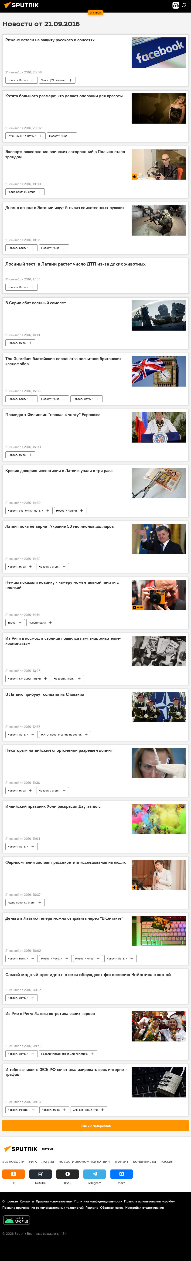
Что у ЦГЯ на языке (53, 80)
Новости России (51, 958)
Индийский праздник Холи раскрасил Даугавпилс (53, 806)
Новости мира (58, 136)
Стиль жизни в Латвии (21, 136)
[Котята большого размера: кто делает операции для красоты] (159, 108)
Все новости (13, 1161)
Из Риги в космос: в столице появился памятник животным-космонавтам (63, 641)
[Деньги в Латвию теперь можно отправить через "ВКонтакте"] (159, 931)
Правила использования (54, 1201)
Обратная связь (111, 1207)
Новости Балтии (17, 248)
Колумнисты (144, 1161)
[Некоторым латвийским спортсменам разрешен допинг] (159, 763)
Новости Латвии (17, 80)
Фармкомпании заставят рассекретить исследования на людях (65, 862)
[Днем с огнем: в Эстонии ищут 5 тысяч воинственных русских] (159, 220)
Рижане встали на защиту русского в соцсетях (50, 40)
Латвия (47, 1161)
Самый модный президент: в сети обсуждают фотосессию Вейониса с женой (88, 974)
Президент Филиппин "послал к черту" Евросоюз (52, 414)
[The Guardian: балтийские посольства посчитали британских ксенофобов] (159, 371)
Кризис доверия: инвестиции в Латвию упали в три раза (59, 470)
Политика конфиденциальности (98, 1201)
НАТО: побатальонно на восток (61, 734)
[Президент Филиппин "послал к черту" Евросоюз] (159, 427)
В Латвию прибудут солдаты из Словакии (44, 694)
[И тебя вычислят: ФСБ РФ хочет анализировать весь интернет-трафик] (159, 1082)
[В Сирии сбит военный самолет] (159, 315)
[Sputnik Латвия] (22, 9)
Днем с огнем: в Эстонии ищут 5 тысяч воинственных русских (65, 207)
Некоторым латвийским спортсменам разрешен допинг (59, 750)
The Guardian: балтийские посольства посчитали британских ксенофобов (63, 361)
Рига (33, 1161)
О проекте (10, 1201)
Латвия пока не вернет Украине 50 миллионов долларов (59, 526)
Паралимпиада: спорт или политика (64, 1053)
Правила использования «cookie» (149, 1201)
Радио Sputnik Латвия (21, 192)
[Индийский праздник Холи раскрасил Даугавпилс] (159, 819)
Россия (167, 1161)
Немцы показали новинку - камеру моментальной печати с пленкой (62, 585)
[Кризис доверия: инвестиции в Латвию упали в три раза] (159, 483)
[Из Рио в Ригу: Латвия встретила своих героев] (159, 1026)
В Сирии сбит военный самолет (35, 302)
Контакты (27, 1201)
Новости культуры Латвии (24, 678)
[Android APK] (16, 1220)
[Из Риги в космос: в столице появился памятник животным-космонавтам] (159, 651)
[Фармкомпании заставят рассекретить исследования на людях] (159, 875)
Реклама (91, 1207)
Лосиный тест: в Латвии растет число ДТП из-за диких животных (75, 264)
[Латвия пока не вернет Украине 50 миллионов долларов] (159, 539)
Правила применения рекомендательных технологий (43, 1207)
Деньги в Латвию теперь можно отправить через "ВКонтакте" (64, 918)
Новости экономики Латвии (25, 510)
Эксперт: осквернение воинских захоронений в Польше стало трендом (65, 154)
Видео (11, 622)
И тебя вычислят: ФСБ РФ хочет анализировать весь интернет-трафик (66, 1072)
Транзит (121, 1161)
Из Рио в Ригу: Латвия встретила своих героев (50, 1013)
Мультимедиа (37, 622)
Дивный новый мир (85, 1109)
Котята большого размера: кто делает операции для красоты (64, 96)
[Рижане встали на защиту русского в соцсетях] (159, 52)
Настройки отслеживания (144, 1207)
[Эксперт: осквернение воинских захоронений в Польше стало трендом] (159, 164)
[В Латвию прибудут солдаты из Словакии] (159, 707)
